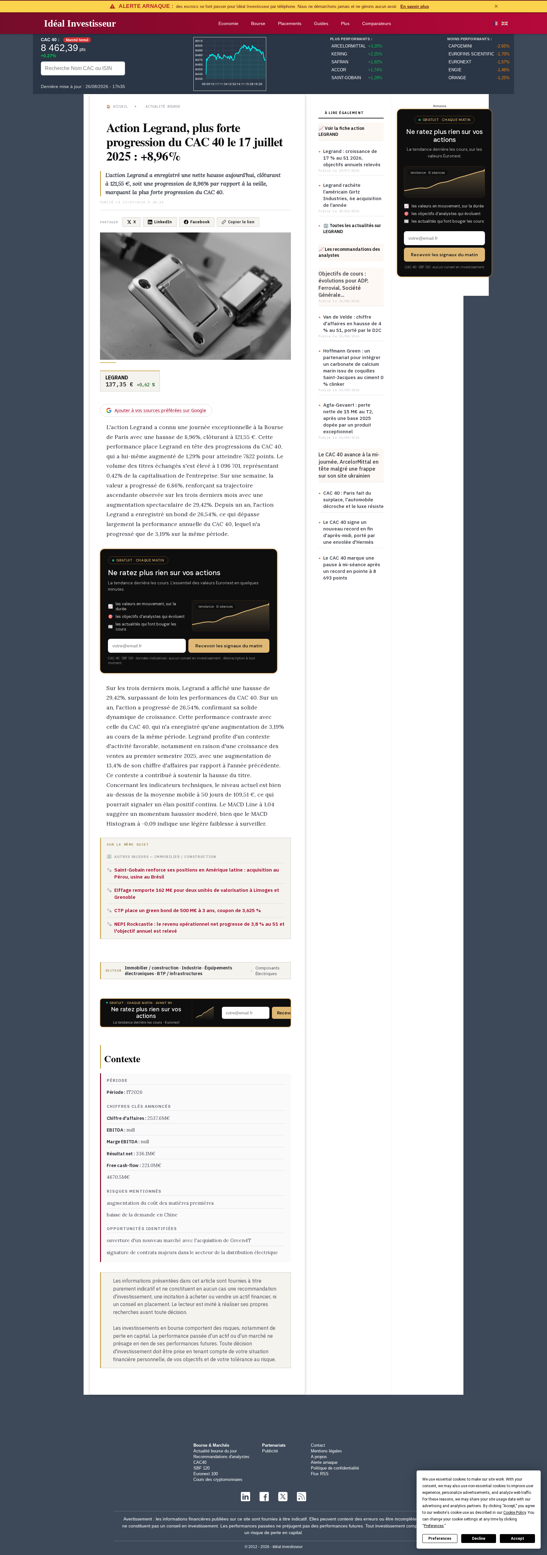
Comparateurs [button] (376, 23)
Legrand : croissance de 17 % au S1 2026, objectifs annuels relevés (351, 158)
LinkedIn (163, 222)
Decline (478, 1538)
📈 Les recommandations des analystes (349, 252)
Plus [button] (345, 23)
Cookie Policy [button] (514, 1512)
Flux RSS (320, 1473)
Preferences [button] (434, 1526)
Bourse (258, 23)
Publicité (270, 1451)
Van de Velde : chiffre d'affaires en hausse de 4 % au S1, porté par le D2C (352, 323)
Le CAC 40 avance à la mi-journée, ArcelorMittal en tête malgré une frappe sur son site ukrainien (349, 465)
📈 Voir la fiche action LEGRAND (341, 131)
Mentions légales (326, 1451)
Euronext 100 (205, 1473)
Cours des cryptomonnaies (217, 1479)
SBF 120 (201, 1468)
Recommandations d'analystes (221, 1456)
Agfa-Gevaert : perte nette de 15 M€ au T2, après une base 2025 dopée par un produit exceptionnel (348, 418)
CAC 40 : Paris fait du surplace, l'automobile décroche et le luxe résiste (353, 499)
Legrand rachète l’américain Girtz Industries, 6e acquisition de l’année (352, 195)
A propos (319, 1456)
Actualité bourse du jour (215, 1451)
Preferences (439, 1538)
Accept (517, 1538)
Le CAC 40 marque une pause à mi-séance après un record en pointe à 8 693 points (351, 568)
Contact (318, 1445)
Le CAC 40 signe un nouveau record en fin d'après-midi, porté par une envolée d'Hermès (349, 532)
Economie (228, 23)
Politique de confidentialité (335, 1468)
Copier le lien (241, 222)
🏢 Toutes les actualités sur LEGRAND (352, 228)
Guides (321, 23)
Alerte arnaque (324, 1462)
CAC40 (199, 1462)
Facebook (200, 222)
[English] (504, 23)
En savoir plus (414, 6)
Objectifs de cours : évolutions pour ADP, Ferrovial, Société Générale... (343, 284)
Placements (289, 23)
